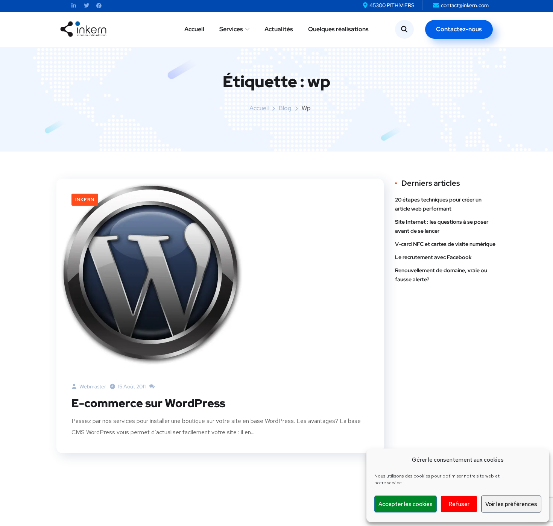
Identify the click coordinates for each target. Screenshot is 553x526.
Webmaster (92, 386)
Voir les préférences (511, 504)
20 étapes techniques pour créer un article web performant (438, 204)
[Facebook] (99, 6)
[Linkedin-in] (74, 6)
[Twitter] (86, 6)
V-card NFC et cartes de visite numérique (445, 244)
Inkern (84, 200)
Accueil (194, 29)
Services (231, 29)
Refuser (458, 504)
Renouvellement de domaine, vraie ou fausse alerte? (441, 275)
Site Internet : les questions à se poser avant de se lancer (441, 226)
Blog (285, 108)
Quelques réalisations (338, 29)
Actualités (278, 29)
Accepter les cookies (405, 504)
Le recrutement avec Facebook (433, 257)
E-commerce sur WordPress (148, 403)
